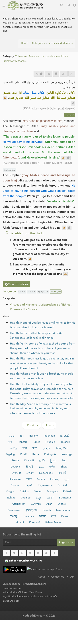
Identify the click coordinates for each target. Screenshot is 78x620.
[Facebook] (6, 553)
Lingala (47, 510)
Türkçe (36, 441)
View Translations (18, 284)
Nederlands (46, 472)
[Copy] (73, 103)
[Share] (48, 74)
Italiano (11, 497)
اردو (22, 435)
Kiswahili (29, 460)
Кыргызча (15, 479)
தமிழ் (42, 460)
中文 (34, 448)
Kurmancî (34, 522)
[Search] (61, 5)
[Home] (3, 5)
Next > (49, 425)
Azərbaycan (18, 503)
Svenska (16, 472)
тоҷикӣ (28, 485)
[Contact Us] (68, 5)
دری (67, 479)
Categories (38, 43)
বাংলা (10, 441)
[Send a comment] (5, 98)
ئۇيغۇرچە (64, 435)
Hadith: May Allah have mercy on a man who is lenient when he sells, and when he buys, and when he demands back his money (40, 408)
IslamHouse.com (12, 588)
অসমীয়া (52, 466)
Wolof (50, 497)
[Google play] (38, 553)
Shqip (64, 466)
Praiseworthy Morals (14, 61)
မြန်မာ (53, 460)
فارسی (46, 448)
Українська (13, 510)
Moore (38, 491)
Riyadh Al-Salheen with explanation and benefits (30, 596)
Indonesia (49, 435)
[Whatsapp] (22, 553)
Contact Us (57, 576)
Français (22, 441)
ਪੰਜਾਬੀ (42, 516)
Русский (50, 441)
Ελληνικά (36, 503)
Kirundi (20, 522)
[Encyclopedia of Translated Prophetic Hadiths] (25, 5)
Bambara (29, 516)
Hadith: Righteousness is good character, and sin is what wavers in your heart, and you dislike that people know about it (42, 363)
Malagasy (52, 491)
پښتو (41, 466)
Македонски (63, 510)
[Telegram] (30, 553)
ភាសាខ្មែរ (14, 516)
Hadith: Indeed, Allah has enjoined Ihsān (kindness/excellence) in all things (36, 335)
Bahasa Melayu (53, 522)
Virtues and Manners (61, 43)
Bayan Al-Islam (11, 600)
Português (50, 454)
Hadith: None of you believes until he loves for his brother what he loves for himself (42, 325)
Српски (15, 485)
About (41, 576)
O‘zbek (62, 503)
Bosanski (65, 441)
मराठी (53, 516)
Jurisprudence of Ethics (54, 56)
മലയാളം (66, 454)
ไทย (64, 460)
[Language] (74, 5)
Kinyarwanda (45, 485)
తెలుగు (15, 460)
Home (24, 43)
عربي (12, 435)
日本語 (29, 466)
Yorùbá (41, 479)
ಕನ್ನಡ (38, 497)
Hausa (35, 454)
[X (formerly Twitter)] (14, 553)
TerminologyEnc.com (34, 583)
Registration (66, 542)
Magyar (10, 491)
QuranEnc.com (11, 583)
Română (62, 485)
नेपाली (29, 479)
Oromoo (25, 497)
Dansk (64, 516)
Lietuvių (54, 479)
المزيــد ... (69, 114)
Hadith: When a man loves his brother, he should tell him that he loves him (41, 376)
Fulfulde (67, 491)
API (72, 576)
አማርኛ (30, 472)
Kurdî (23, 454)
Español (33, 435)
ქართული (31, 510)
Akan (49, 503)
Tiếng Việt (62, 448)
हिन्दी (24, 448)
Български (65, 497)
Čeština (24, 491)
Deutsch (15, 466)
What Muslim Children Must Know (22, 592)
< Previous (31, 425)
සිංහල (14, 448)
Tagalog (10, 454)
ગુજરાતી (62, 472)
